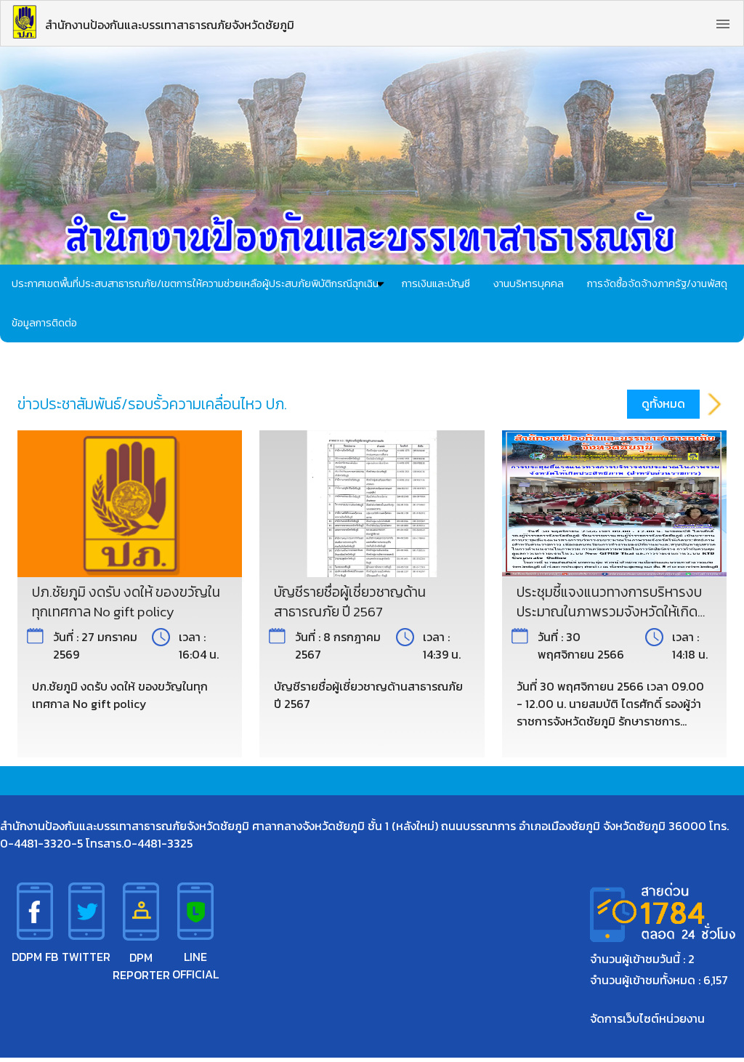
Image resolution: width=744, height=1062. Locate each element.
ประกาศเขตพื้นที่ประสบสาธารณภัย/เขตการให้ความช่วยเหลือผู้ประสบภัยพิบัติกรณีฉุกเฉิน (195, 283)
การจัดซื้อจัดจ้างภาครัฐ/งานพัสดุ (657, 283)
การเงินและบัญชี (436, 283)
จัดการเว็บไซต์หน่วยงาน (647, 1018)
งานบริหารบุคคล (528, 283)
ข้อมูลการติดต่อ (44, 323)
